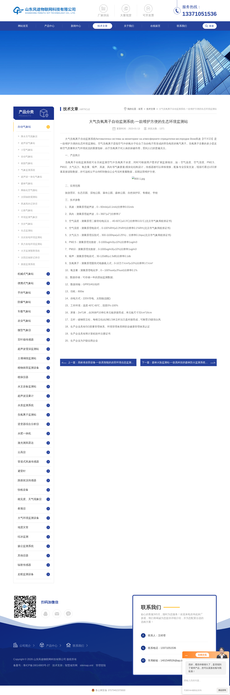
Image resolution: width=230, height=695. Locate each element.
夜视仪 (22, 508)
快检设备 (23, 489)
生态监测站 (27, 230)
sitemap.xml (86, 665)
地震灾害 (23, 527)
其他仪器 (23, 555)
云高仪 (22, 452)
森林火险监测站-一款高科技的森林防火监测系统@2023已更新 (186, 362)
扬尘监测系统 (26, 546)
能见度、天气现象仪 (30, 499)
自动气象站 (24, 126)
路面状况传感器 (27, 480)
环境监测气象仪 (29, 217)
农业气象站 (24, 320)
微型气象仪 (24, 330)
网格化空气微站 (29, 190)
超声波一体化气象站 (31, 176)
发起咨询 (222, 690)
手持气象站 (24, 292)
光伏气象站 (27, 223)
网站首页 (23, 26)
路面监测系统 (28, 264)
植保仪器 (23, 377)
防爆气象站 (24, 302)
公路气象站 (27, 210)
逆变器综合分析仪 (28, 424)
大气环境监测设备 (28, 517)
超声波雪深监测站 (28, 349)
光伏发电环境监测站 (31, 237)
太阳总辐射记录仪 (30, 257)
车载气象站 (24, 311)
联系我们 (182, 26)
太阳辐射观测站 (29, 197)
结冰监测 (23, 536)
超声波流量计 (26, 395)
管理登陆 (101, 665)
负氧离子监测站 (27, 414)
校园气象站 (27, 163)
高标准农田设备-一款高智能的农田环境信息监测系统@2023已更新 (115, 362)
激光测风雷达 (26, 442)
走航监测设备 (26, 574)
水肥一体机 (24, 433)
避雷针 (22, 471)
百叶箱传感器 (26, 339)
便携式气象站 (26, 283)
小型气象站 (27, 149)
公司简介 (25, 645)
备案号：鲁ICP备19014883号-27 (31, 665)
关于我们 (129, 26)
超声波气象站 (28, 143)
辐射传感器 (24, 564)
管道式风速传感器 (28, 461)
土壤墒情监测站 (27, 358)
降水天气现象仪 (29, 136)
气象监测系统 (28, 170)
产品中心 (49, 26)
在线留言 (155, 26)
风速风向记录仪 (29, 203)
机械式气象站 (26, 273)
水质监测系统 (26, 405)
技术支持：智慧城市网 (64, 665)
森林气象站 (27, 183)
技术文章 (102, 26)
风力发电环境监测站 (31, 244)
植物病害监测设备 (28, 367)
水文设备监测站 (27, 386)
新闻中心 (76, 26)
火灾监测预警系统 (30, 250)
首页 (140, 109)
